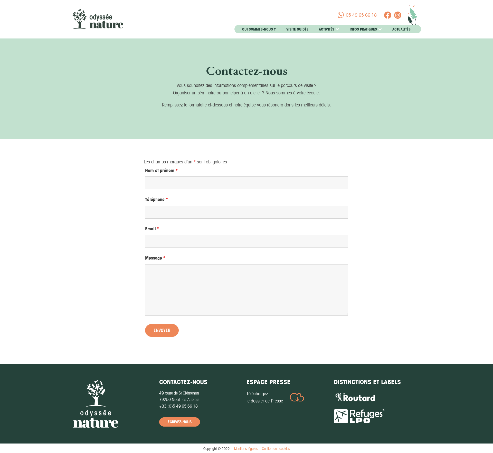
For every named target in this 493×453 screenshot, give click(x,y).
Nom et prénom (161, 170)
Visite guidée (297, 29)
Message (155, 258)
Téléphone (156, 199)
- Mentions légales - (246, 448)
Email (152, 229)
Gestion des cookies (276, 448)
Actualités (401, 29)
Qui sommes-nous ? (259, 29)
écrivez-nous (180, 421)
